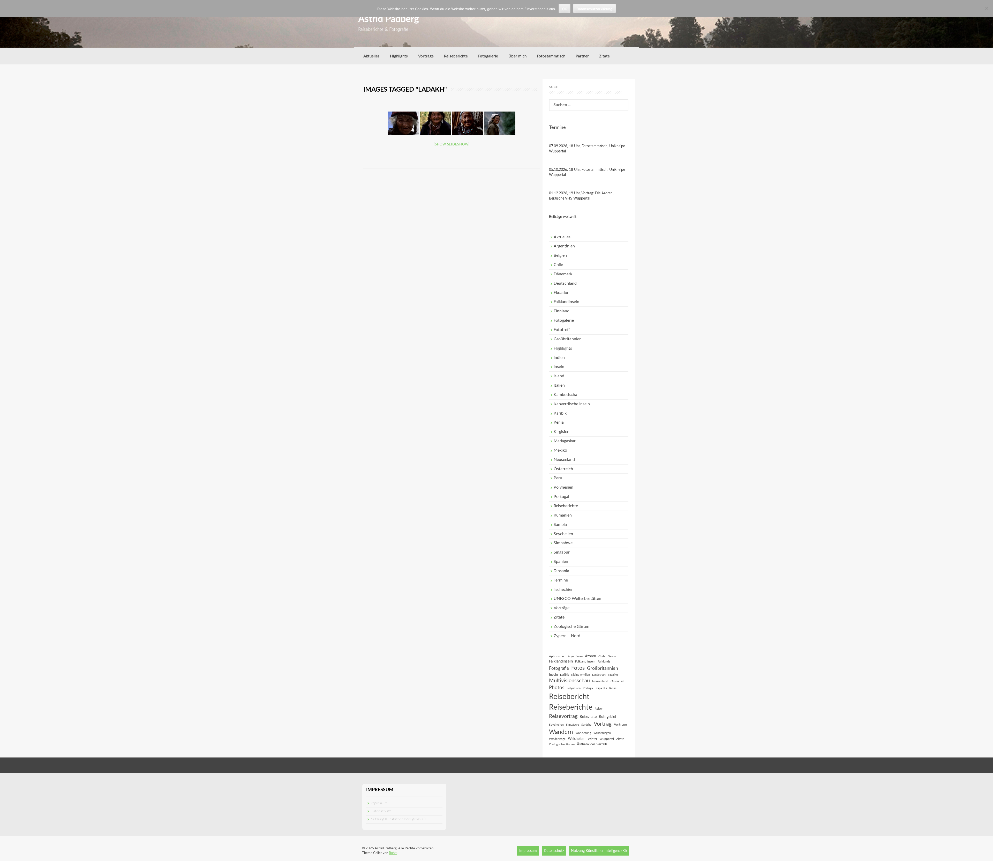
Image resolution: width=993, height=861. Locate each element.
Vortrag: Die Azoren (597, 193)
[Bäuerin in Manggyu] (435, 123)
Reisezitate (588, 717)
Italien (559, 385)
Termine (561, 580)
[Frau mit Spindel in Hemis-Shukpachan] (467, 123)
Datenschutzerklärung (594, 9)
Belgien (560, 255)
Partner (582, 56)
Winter (592, 738)
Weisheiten (576, 739)
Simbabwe (563, 543)
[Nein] (986, 8)
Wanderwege (557, 739)
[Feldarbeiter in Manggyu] (499, 123)
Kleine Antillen (580, 674)
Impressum (379, 803)
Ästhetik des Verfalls (592, 744)
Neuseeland (564, 460)
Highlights (399, 56)
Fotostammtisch (551, 56)
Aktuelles (371, 56)
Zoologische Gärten (571, 626)
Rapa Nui (601, 688)
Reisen (599, 708)
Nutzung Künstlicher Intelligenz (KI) (398, 819)
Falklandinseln (566, 302)
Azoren (590, 656)
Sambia (560, 525)
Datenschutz (381, 811)
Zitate (604, 56)
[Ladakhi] (403, 123)
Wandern (561, 732)
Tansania (561, 571)
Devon (612, 656)
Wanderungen (602, 733)
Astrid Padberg (388, 19)
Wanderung (583, 732)
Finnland (561, 311)
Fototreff (562, 330)
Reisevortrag (563, 716)
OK (564, 9)
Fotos (578, 668)
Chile (558, 265)
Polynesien (563, 487)
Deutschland (565, 283)
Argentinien (564, 246)
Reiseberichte (456, 56)
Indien (559, 358)
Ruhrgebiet (607, 717)
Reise (612, 688)
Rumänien (563, 515)
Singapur (562, 552)
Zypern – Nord (567, 636)
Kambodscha (565, 395)
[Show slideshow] (452, 144)
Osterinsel (617, 681)
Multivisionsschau (569, 680)
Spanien (561, 562)
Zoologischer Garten (562, 744)
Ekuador (561, 293)
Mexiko (560, 450)
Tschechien (564, 589)
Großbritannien (568, 339)
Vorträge (426, 56)
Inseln (559, 367)
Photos (556, 687)
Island (559, 376)
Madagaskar (565, 441)
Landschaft (599, 674)
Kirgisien (561, 432)
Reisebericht (569, 697)
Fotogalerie (488, 56)
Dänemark (563, 274)
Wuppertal (606, 738)
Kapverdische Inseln (572, 404)
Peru (558, 478)
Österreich (563, 469)
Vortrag (603, 724)
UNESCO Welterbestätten (577, 599)
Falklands (604, 661)
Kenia (559, 422)
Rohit (393, 853)
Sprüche (586, 724)
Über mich (517, 56)
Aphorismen (557, 656)
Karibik (560, 413)
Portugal (561, 497)
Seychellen (563, 534)
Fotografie (559, 668)
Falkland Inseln (585, 661)
